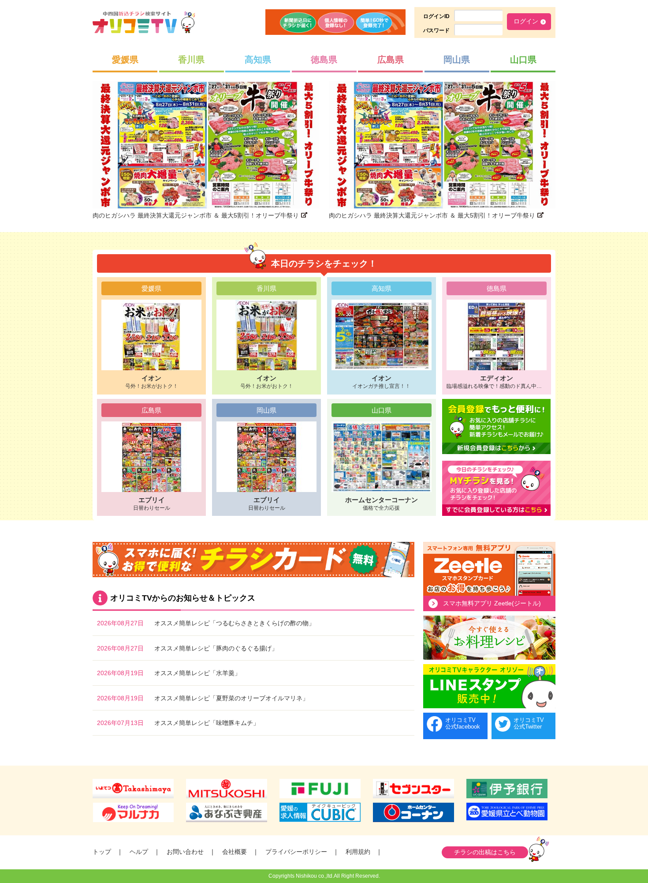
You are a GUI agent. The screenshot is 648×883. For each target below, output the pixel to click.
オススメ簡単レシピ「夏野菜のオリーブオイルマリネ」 (231, 698)
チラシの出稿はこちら (485, 852)
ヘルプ (139, 851)
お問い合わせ (185, 851)
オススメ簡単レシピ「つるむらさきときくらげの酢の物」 (234, 623)
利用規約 (358, 851)
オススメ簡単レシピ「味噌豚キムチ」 (206, 722)
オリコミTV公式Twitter (529, 723)
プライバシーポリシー (296, 851)
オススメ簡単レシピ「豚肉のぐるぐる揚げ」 (216, 648)
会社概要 (234, 851)
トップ (102, 851)
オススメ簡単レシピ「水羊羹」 (197, 672)
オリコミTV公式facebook (462, 723)
